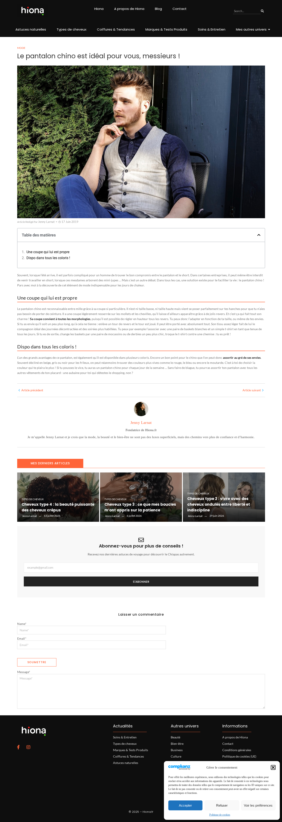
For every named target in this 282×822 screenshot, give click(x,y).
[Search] (262, 11)
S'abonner (141, 582)
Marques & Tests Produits (166, 29)
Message (23, 672)
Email (21, 638)
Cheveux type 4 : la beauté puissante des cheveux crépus (58, 507)
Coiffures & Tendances (116, 29)
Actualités (123, 726)
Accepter (185, 805)
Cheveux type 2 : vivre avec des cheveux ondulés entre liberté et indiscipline (218, 504)
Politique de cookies (219, 814)
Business (177, 750)
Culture (176, 756)
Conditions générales (236, 750)
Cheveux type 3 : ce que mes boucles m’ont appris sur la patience (140, 507)
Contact (180, 8)
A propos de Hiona (129, 8)
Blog (158, 8)
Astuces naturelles (30, 29)
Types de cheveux (71, 29)
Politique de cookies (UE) (239, 756)
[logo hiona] (32, 10)
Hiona (99, 8)
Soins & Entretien (211, 29)
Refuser (222, 805)
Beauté (175, 737)
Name (22, 624)
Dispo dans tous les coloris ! (48, 258)
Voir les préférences (258, 805)
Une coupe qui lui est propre (47, 252)
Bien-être (177, 743)
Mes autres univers (251, 29)
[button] (273, 767)
